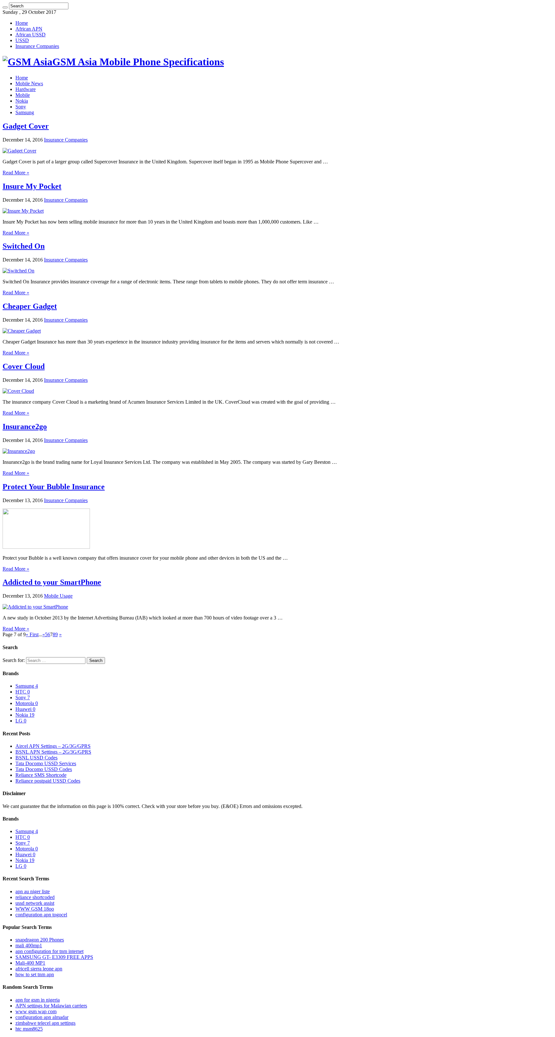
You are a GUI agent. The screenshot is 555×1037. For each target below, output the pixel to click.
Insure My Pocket (32, 186)
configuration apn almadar (41, 1017)
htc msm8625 (29, 1029)
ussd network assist (34, 903)
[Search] (5, 7)
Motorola (26, 703)
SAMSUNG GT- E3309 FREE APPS (54, 957)
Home (21, 23)
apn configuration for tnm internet (49, 951)
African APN (28, 29)
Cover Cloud (24, 366)
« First (32, 634)
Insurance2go (25, 426)
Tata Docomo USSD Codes (43, 769)
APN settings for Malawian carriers (51, 1005)
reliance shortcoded (35, 897)
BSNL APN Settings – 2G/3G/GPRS (53, 752)
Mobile (22, 95)
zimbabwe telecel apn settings (45, 1023)
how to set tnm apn (34, 974)
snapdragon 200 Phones (39, 939)
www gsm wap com (36, 1011)
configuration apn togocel (41, 914)
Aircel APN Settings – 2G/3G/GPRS (53, 746)
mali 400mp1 (28, 945)
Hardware (25, 89)
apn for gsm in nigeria (37, 1000)
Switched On (24, 246)
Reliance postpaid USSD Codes (47, 781)
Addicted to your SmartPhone (52, 582)
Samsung (24, 112)
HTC (22, 691)
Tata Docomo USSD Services (45, 763)
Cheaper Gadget (30, 306)
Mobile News (29, 83)
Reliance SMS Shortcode (40, 775)
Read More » (16, 172)
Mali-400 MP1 (30, 963)
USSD (22, 40)
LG (20, 720)
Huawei (25, 709)
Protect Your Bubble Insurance (54, 486)
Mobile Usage (58, 596)
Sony (20, 106)
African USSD (30, 34)
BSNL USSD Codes (36, 757)
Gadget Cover (26, 126)
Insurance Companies (37, 46)
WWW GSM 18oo (34, 909)
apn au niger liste (32, 891)
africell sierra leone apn (38, 968)
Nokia (21, 101)
